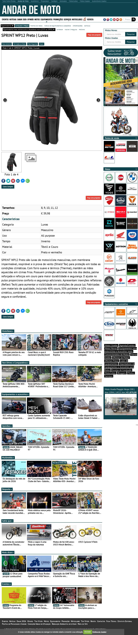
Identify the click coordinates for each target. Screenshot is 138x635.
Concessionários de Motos (117, 354)
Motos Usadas (111, 345)
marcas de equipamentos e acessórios (57, 25)
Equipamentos (55, 621)
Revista (90, 19)
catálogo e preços (22, 25)
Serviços (109, 376)
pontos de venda (36, 25)
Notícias (12, 621)
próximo (82, 29)
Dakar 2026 (22, 19)
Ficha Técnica (111, 621)
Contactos (101, 621)
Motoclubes (77, 19)
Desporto (6, 489)
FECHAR (87, 632)
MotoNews (7, 331)
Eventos (5, 19)
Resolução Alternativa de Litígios (64, 624)
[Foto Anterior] (21, 100)
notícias (87, 25)
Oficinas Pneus (111, 360)
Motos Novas (111, 348)
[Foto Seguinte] (82, 100)
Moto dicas (7, 552)
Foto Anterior (6, 44)
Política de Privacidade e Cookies (14, 624)
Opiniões (6, 426)
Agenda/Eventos (127, 345)
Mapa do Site (82, 624)
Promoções (58, 19)
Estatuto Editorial (125, 621)
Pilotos (131, 373)
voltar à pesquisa (71, 29)
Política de (99, 632)
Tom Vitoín (38, 621)
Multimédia (7, 457)
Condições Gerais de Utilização (39, 624)
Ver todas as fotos (19, 44)
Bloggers (122, 373)
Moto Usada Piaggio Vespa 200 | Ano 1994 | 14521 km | (121, 391)
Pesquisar (131, 34)
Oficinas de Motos (121, 357)
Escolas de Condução (122, 370)
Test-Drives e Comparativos (14, 362)
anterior (60, 29)
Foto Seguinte (32, 44)
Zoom (42, 44)
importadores (77, 25)
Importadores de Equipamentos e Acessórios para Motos (119, 366)
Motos (46, 621)
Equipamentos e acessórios (14, 394)
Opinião (30, 19)
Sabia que (6, 520)
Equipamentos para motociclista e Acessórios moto (120, 350)
